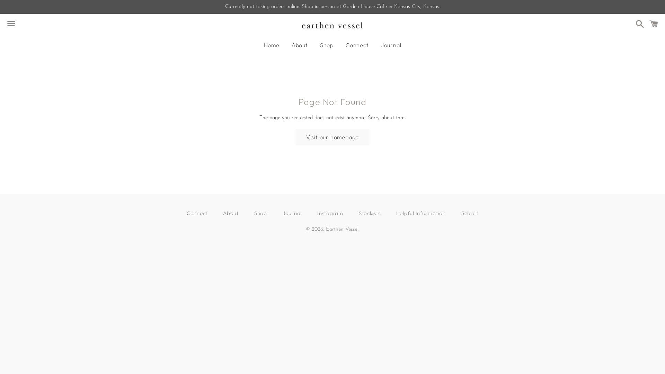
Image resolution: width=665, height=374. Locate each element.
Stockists (370, 213)
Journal (391, 45)
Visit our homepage (332, 137)
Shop (327, 45)
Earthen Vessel (342, 229)
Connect (357, 45)
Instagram (330, 213)
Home (272, 45)
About (300, 45)
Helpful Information (421, 213)
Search (470, 213)
